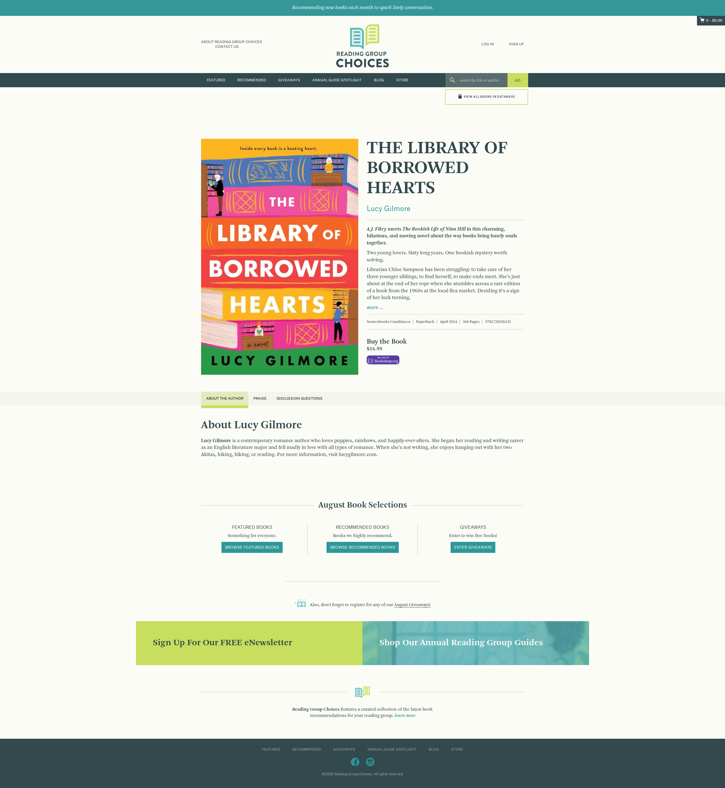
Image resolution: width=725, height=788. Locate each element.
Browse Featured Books (252, 547)
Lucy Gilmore (388, 209)
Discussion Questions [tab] (300, 398)
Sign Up (516, 44)
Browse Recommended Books (362, 547)
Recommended (251, 80)
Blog (379, 80)
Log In (487, 44)
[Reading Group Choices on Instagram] (370, 761)
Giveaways (289, 80)
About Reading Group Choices (231, 42)
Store (402, 80)
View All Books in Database (489, 96)
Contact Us (227, 46)
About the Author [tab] (224, 398)
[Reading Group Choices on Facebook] (355, 761)
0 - (714, 20)
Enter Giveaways (473, 547)
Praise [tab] (259, 398)
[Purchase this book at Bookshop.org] (383, 359)
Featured (216, 80)
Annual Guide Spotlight (337, 80)
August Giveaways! (412, 605)
